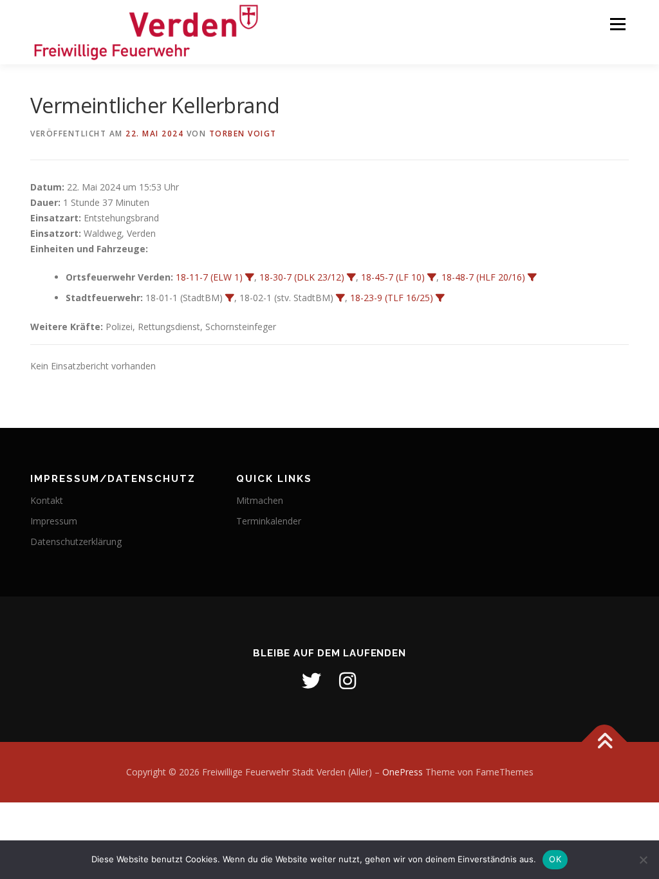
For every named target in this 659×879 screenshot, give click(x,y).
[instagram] (347, 680)
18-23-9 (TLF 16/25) (391, 297)
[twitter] (311, 680)
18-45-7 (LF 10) (393, 277)
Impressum (53, 521)
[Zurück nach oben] (604, 742)
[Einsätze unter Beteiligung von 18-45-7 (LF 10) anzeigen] (431, 277)
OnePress (402, 772)
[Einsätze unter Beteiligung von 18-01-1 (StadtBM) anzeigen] (229, 297)
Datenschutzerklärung (76, 541)
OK (555, 859)
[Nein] (642, 859)
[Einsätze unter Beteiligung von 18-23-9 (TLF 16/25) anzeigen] (440, 297)
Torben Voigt (243, 133)
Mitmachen (259, 500)
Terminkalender (268, 521)
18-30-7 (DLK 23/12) (301, 277)
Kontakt (46, 500)
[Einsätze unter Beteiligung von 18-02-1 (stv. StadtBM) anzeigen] (340, 297)
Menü (617, 24)
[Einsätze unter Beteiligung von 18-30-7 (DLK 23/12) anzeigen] (351, 277)
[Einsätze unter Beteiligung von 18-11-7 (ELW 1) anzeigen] (249, 277)
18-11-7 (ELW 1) (209, 277)
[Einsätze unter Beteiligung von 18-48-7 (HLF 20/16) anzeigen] (532, 277)
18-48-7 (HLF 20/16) (483, 277)
